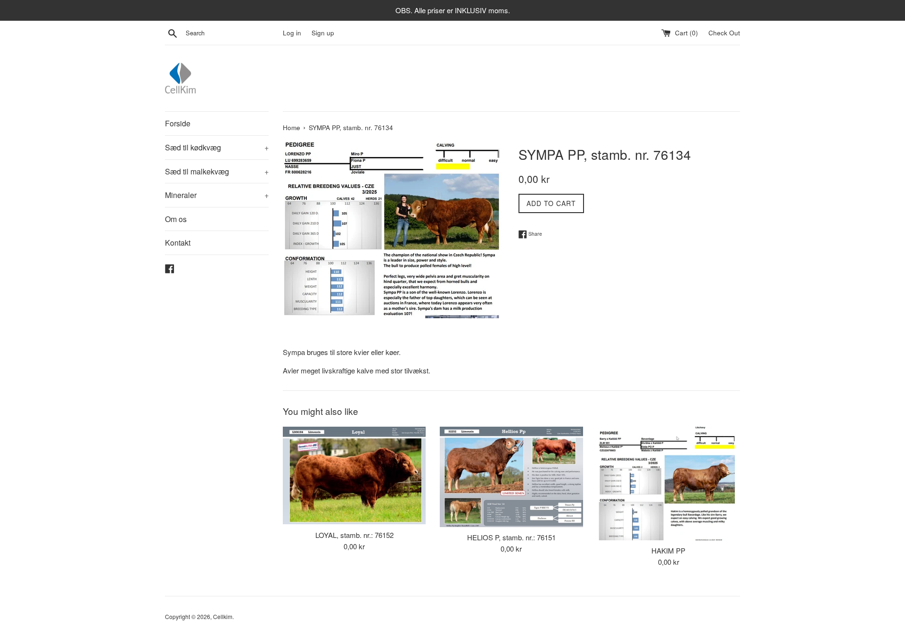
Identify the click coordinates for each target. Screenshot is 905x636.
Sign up (323, 32)
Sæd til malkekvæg (217, 171)
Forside (177, 123)
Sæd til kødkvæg (217, 147)
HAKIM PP (668, 550)
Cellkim (222, 616)
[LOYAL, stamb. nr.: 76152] (354, 476)
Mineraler (217, 195)
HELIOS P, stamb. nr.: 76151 (511, 537)
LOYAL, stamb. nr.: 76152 (354, 535)
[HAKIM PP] (668, 483)
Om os (176, 219)
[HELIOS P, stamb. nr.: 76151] (511, 477)
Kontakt (177, 242)
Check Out (724, 32)
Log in (292, 32)
